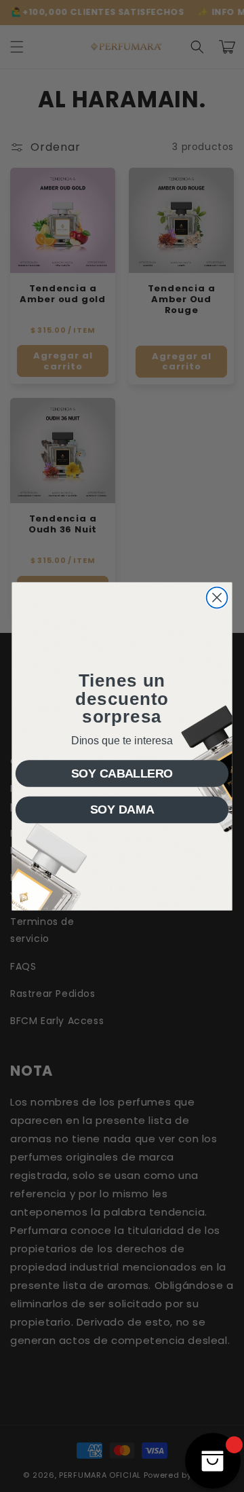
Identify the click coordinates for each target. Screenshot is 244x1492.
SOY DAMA (122, 809)
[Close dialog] (217, 597)
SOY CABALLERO (122, 773)
